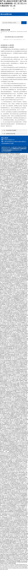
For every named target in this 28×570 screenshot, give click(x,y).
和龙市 (2, 565)
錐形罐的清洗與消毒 (10, 133)
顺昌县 (21, 565)
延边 (17, 566)
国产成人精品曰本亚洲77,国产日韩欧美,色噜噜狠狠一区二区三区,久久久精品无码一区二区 (13, 3)
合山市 (9, 564)
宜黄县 (26, 568)
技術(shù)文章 (13, 31)
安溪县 (6, 568)
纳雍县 (5, 566)
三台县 (2, 566)
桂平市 (11, 568)
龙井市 (11, 566)
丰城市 (1, 568)
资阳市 (1, 569)
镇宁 (4, 564)
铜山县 (18, 564)
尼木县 (20, 566)
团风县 (14, 568)
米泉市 (23, 568)
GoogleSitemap (8, 151)
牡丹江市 (9, 565)
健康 (21, 564)
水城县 (23, 566)
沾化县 (20, 568)
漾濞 (17, 568)
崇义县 (1, 564)
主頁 (8, 31)
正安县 (5, 565)
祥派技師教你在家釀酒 (11, 130)
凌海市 (6, 569)
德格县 (26, 566)
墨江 (4, 569)
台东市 (14, 566)
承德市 (12, 564)
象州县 (12, 565)
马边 (9, 568)
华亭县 (8, 566)
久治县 (15, 565)
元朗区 (15, 564)
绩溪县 (6, 564)
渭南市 (23, 564)
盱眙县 (18, 565)
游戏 (4, 568)
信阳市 (24, 565)
